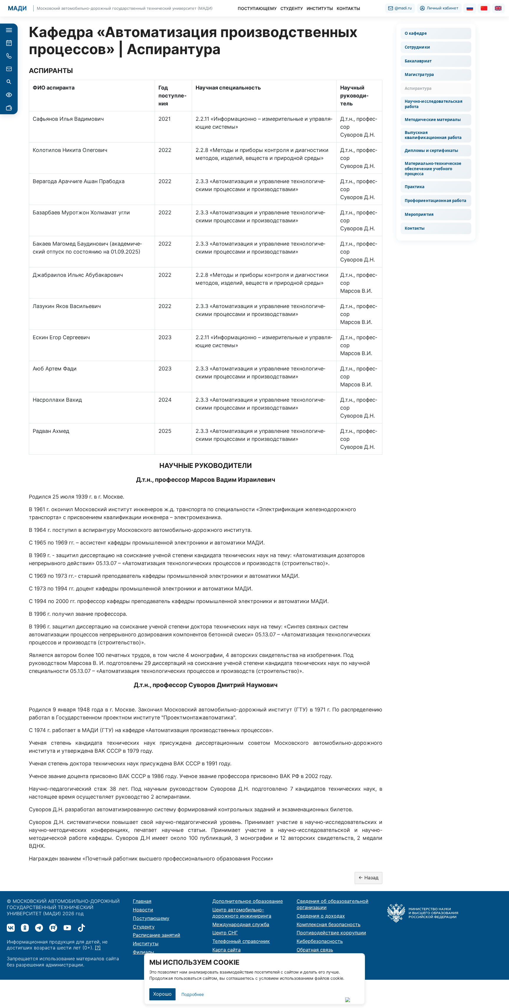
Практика (415, 186)
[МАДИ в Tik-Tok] (81, 928)
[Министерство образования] (422, 912)
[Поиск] (9, 82)
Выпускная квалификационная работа (433, 135)
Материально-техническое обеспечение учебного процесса (433, 168)
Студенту (144, 927)
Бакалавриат (418, 61)
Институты (145, 943)
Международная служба (240, 924)
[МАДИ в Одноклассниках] (25, 928)
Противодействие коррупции (331, 933)
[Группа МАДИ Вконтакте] (11, 928)
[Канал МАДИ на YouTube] (67, 928)
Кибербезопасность (320, 941)
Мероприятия (419, 214)
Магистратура (419, 74)
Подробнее (192, 994)
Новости (143, 910)
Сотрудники (417, 47)
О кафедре (416, 33)
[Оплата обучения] (9, 107)
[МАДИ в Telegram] (39, 928)
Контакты (415, 228)
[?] (98, 948)
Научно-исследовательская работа (433, 104)
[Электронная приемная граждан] (9, 69)
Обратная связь (315, 950)
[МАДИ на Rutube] (53, 928)
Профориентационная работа (435, 200)
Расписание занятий (156, 935)
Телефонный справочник (241, 941)
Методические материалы (433, 119)
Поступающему (151, 918)
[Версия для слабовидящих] (9, 95)
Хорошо (162, 994)
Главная (142, 901)
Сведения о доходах (321, 916)
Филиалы (143, 952)
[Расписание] (9, 43)
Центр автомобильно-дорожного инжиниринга (241, 913)
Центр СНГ (225, 933)
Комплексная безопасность (329, 924)
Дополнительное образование (247, 901)
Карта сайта (226, 950)
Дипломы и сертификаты (431, 150)
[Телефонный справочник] (9, 56)
